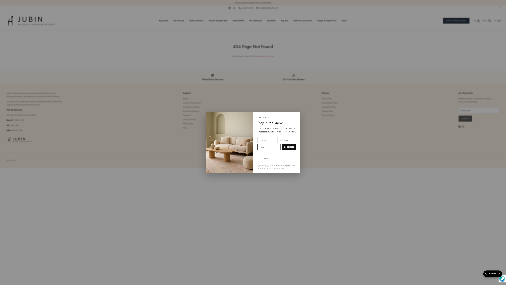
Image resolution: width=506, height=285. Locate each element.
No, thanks (266, 159)
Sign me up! (289, 147)
